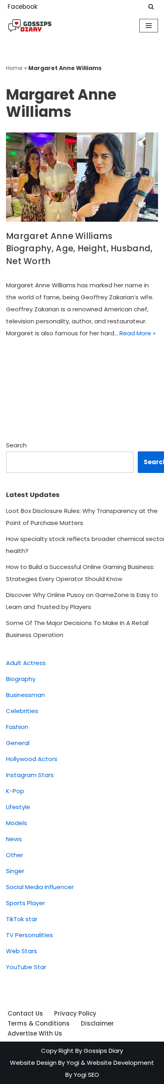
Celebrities (22, 711)
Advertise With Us (35, 1033)
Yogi (72, 1062)
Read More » (137, 333)
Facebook (22, 6)
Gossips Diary (103, 1050)
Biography (20, 679)
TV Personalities (29, 935)
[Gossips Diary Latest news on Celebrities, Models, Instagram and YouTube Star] (30, 25)
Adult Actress (26, 663)
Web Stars (21, 951)
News (14, 839)
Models (16, 823)
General (17, 743)
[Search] (151, 7)
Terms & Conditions (39, 1023)
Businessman (25, 695)
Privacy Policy (75, 1013)
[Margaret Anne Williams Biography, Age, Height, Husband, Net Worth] (82, 177)
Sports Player (25, 903)
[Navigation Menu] (148, 25)
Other (14, 855)
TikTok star (21, 919)
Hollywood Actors (31, 759)
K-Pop (15, 791)
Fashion (17, 727)
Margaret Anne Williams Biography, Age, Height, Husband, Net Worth (79, 248)
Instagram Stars (30, 775)
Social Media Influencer (40, 887)
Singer (15, 871)
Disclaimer (97, 1023)
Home (14, 68)
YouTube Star (26, 967)
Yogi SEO (86, 1074)
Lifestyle (18, 807)
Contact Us (25, 1013)
